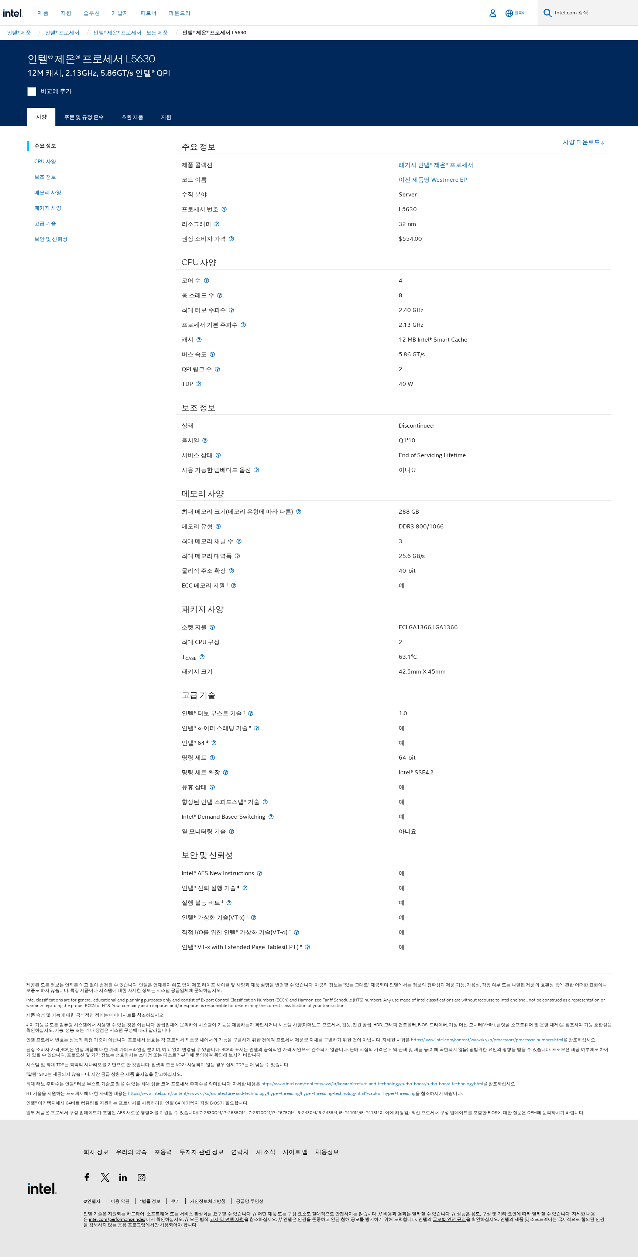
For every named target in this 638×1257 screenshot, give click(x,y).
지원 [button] (66, 13)
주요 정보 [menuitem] (45, 145)
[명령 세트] (212, 757)
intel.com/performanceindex (117, 1219)
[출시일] (205, 440)
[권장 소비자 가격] (231, 239)
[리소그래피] (217, 224)
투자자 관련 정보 (201, 1152)
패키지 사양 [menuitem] (47, 208)
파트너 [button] (148, 13)
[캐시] (199, 339)
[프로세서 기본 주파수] (243, 325)
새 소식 (265, 1152)
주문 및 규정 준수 (84, 117)
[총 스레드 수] (220, 295)
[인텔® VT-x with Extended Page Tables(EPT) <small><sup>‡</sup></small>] (307, 947)
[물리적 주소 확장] (231, 571)
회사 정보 (96, 1152)
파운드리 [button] (180, 13)
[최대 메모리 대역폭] (237, 556)
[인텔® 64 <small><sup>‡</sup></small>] (214, 743)
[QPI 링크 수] (217, 369)
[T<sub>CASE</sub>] (202, 657)
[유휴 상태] (212, 787)
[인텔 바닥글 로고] (42, 1188)
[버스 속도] (212, 354)
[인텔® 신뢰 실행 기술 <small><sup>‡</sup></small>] (245, 888)
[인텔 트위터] (105, 1178)
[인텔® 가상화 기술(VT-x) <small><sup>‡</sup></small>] (254, 917)
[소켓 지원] (212, 627)
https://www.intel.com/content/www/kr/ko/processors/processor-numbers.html (487, 1040)
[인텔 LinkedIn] (123, 1178)
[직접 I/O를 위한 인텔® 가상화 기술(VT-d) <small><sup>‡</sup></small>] (296, 932)
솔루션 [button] (91, 13)
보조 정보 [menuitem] (45, 177)
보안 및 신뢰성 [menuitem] (51, 239)
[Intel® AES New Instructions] (259, 873)
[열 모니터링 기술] (231, 831)
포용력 (163, 1152)
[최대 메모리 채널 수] (239, 541)
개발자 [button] (120, 13)
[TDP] (199, 384)
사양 (41, 116)
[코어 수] (206, 280)
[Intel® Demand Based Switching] (271, 817)
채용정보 (327, 1152)
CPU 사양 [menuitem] (45, 161)
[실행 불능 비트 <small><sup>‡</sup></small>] (229, 903)
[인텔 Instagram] (142, 1178)
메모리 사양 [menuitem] (47, 192)
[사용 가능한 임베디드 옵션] (257, 470)
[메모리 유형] (218, 526)
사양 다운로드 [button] (581, 142)
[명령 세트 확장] (226, 772)
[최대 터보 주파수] (231, 310)
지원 (166, 117)
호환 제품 (132, 117)
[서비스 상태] (218, 455)
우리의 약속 (131, 1152)
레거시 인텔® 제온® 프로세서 (436, 165)
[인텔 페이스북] (86, 1178)
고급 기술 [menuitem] (45, 223)
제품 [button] (43, 13)
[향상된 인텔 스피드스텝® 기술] (265, 802)
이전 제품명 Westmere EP (433, 180)
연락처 (240, 1152)
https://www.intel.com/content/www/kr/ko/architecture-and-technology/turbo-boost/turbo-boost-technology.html (372, 1084)
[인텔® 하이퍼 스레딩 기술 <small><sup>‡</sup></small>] (257, 728)
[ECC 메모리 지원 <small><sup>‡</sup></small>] (234, 585)
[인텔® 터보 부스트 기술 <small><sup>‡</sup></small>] (251, 713)
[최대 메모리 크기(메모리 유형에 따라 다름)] (299, 511)
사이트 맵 (295, 1152)
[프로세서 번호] (224, 209)
